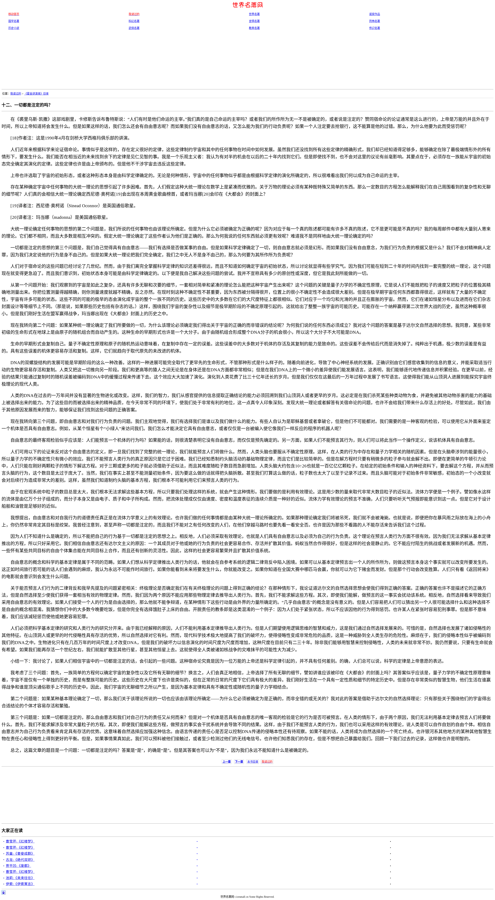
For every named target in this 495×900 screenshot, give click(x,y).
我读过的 (15, 93)
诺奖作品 (374, 14)
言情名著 (254, 21)
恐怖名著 (374, 21)
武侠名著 (134, 28)
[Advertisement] (247, 60)
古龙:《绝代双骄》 (20, 860)
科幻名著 (134, 21)
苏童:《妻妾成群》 (20, 854)
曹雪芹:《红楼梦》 (20, 841)
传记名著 (374, 28)
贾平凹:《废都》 (18, 866)
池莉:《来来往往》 (20, 878)
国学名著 (13, 21)
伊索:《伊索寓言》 (20, 884)
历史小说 (13, 28)
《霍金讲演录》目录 (36, 93)
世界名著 (254, 14)
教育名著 (254, 28)
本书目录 (252, 761)
